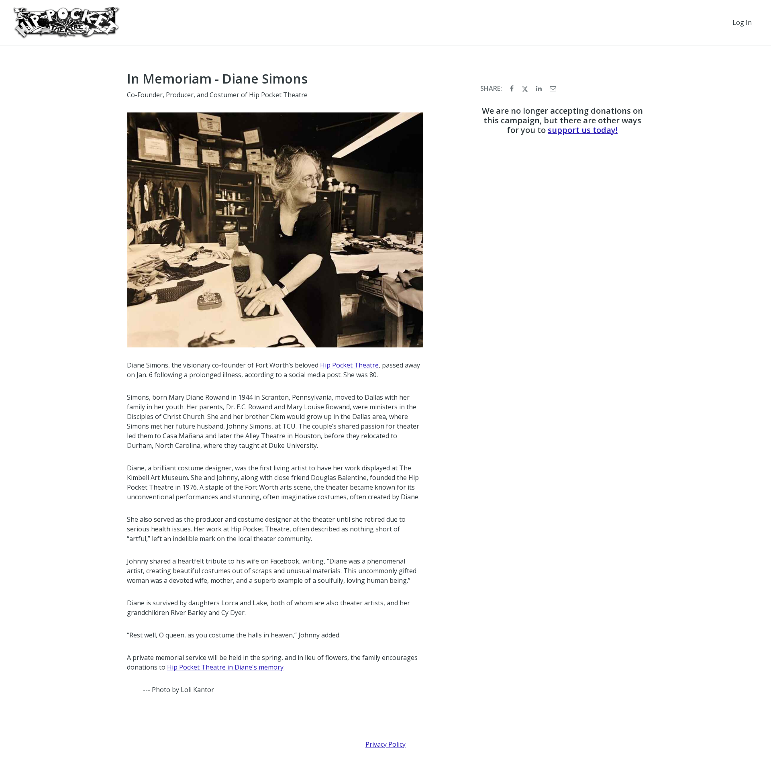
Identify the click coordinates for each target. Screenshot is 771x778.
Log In (742, 22)
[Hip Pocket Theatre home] (66, 22)
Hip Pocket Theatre (349, 365)
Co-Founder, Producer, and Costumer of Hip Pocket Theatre (217, 94)
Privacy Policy (385, 744)
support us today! (583, 130)
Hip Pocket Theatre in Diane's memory (225, 667)
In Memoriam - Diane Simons (217, 79)
